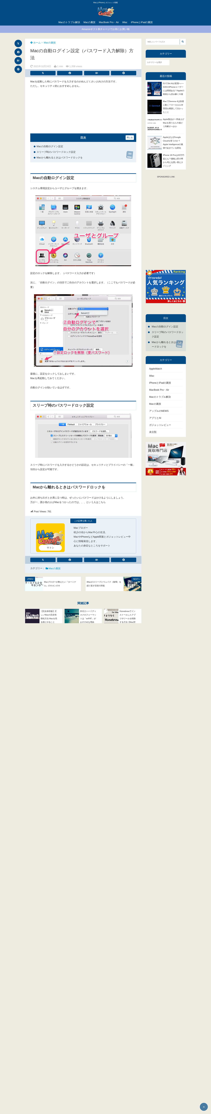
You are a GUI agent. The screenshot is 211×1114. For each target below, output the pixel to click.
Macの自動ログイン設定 (50, 146)
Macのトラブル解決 (69, 22)
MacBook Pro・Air (109, 22)
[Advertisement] (83, 113)
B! (18, 60)
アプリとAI (155, 418)
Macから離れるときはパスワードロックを (60, 157)
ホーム (37, 42)
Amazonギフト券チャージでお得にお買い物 (105, 29)
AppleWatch (155, 368)
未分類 (152, 432)
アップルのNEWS (159, 411)
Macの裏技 (89, 22)
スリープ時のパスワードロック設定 (56, 152)
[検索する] (182, 41)
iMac (124, 22)
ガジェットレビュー (160, 425)
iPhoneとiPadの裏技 (142, 22)
